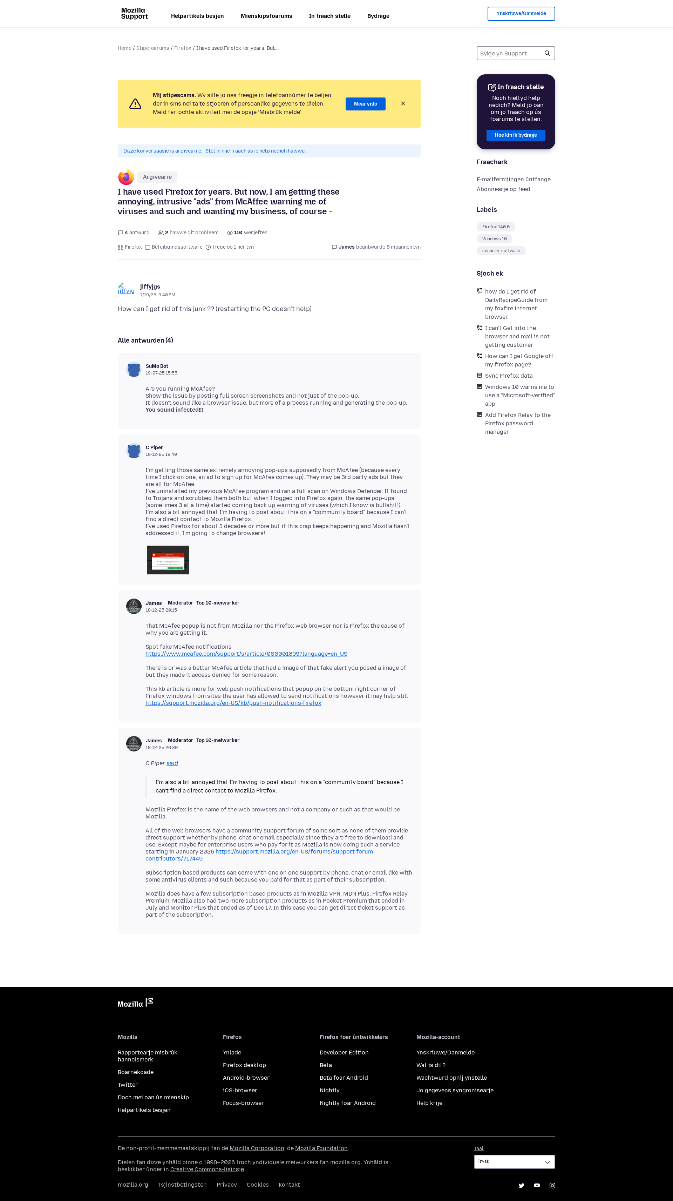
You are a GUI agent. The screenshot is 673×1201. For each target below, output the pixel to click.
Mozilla (135, 1004)
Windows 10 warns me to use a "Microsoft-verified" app (520, 395)
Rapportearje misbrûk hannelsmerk (147, 1056)
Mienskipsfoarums (266, 16)
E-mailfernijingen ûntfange (514, 179)
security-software (501, 250)
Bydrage (378, 16)
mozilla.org (133, 1184)
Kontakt (289, 1184)
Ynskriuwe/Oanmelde (521, 13)
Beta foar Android (344, 1077)
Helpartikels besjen (197, 16)
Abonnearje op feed (503, 189)
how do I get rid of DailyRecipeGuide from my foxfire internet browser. (516, 304)
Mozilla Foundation (321, 1148)
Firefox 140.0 (496, 226)
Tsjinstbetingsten (182, 1184)
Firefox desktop (244, 1065)
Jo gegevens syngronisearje (455, 1090)
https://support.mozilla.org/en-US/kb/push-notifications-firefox (233, 703)
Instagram (552, 1185)
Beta (326, 1065)
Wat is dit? (431, 1065)
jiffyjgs (150, 286)
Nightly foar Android (348, 1103)
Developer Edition (344, 1052)
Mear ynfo (365, 104)
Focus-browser (243, 1103)
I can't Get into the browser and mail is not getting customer (517, 336)
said (172, 763)
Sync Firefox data (509, 375)
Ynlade (232, 1052)
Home (124, 48)
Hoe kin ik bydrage (516, 135)
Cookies (258, 1184)
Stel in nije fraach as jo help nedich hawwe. (255, 151)
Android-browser (246, 1077)
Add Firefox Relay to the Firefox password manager (518, 423)
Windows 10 (494, 238)
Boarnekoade (136, 1072)
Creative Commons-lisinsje (207, 1169)
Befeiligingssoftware (177, 247)
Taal (479, 1149)
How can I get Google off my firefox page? (519, 360)
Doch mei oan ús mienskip (153, 1097)
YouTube (537, 1185)
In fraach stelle (330, 16)
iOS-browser (240, 1090)
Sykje (547, 53)
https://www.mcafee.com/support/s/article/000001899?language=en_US (246, 653)
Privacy (227, 1184)
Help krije (429, 1103)
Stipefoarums (152, 48)
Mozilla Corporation (257, 1148)
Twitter (128, 1084)
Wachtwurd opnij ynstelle (451, 1077)
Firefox (182, 48)
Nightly (330, 1090)
